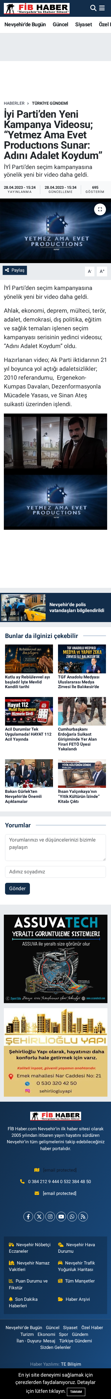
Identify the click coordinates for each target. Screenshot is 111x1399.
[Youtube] (61, 1216)
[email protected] (60, 1170)
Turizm (27, 1334)
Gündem (80, 1334)
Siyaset (83, 24)
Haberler (14, 103)
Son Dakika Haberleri (23, 1302)
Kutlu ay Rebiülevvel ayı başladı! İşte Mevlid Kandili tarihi (27, 682)
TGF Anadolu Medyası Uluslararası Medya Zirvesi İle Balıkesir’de (78, 682)
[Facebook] (28, 1216)
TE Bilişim (71, 1364)
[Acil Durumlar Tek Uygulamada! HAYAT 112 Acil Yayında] (29, 711)
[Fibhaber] (37, 8)
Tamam (76, 1392)
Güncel (60, 24)
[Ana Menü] (102, 8)
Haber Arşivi (78, 1299)
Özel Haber (92, 1327)
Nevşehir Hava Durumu (76, 1248)
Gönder (17, 888)
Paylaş (18, 270)
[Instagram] (50, 1216)
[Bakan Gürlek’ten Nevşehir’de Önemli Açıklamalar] (29, 773)
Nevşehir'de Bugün (25, 24)
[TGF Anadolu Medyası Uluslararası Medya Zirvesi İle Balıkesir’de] (82, 659)
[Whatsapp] (72, 1216)
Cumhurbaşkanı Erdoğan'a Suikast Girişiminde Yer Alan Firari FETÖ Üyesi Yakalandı (77, 739)
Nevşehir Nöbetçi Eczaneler (30, 1248)
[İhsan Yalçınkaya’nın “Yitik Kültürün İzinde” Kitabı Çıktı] (82, 773)
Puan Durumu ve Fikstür (28, 1284)
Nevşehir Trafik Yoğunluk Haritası (76, 1266)
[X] (39, 1216)
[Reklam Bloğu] (55, 959)
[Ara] (93, 8)
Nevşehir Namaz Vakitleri (29, 1266)
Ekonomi (46, 1334)
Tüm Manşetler (80, 1281)
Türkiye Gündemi (50, 103)
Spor (63, 1334)
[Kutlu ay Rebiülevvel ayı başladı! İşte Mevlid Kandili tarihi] (29, 659)
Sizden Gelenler (55, 1347)
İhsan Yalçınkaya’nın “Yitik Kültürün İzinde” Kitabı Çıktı (79, 796)
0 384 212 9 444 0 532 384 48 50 (59, 1181)
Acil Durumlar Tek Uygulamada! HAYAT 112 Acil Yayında (28, 734)
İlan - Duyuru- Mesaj (36, 1341)
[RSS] (83, 1216)
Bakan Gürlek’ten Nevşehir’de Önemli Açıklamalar (23, 796)
